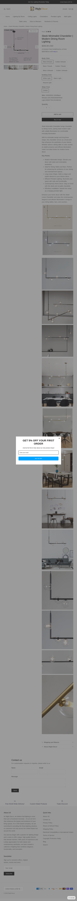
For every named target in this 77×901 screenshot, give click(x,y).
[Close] (59, 438)
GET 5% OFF (38, 458)
